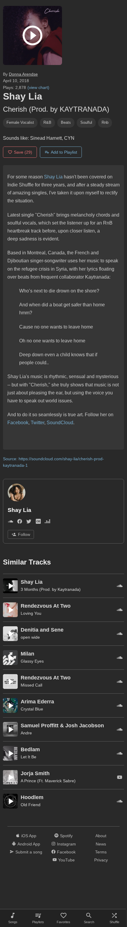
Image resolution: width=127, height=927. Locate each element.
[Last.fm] (38, 522)
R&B (47, 122)
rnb (105, 122)
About (100, 835)
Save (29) (23, 152)
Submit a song (28, 852)
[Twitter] (29, 522)
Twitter (37, 422)
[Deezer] (47, 522)
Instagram (66, 844)
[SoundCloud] (10, 522)
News (101, 844)
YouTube (66, 860)
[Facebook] (19, 522)
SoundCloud (60, 422)
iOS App (28, 835)
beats (66, 122)
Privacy (101, 860)
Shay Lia (53, 176)
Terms (101, 852)
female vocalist (20, 122)
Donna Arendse (23, 74)
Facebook (17, 422)
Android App (28, 844)
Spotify (66, 835)
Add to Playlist (64, 152)
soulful (86, 122)
